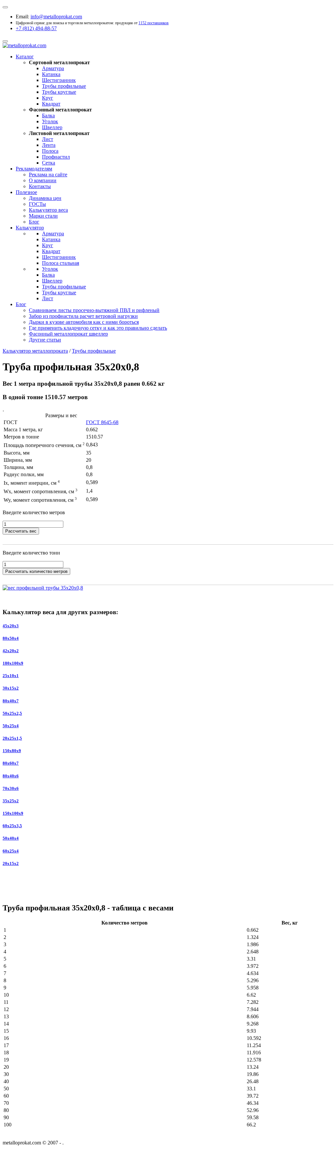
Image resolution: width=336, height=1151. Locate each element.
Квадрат (51, 104)
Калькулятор (30, 227)
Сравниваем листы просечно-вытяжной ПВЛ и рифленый (94, 310)
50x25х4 (11, 725)
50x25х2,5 (12, 713)
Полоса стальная (60, 263)
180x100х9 (13, 663)
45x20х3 (11, 625)
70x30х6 (11, 788)
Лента (48, 145)
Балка (48, 115)
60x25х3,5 (12, 825)
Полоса (50, 151)
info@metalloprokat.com (56, 16)
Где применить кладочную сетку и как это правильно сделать (98, 328)
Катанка (51, 74)
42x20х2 (11, 650)
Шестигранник (59, 80)
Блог (34, 221)
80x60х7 (11, 763)
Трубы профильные (64, 86)
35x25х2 (11, 800)
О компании (42, 180)
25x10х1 (11, 675)
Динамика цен (45, 198)
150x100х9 (13, 813)
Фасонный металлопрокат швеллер (68, 334)
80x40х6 (11, 775)
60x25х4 (11, 851)
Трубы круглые (59, 92)
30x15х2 (11, 688)
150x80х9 (12, 750)
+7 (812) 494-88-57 (36, 28)
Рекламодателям (34, 168)
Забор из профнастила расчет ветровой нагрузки (83, 316)
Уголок (50, 121)
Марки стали (43, 216)
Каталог (25, 56)
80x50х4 (11, 638)
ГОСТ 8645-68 (102, 422)
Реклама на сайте (48, 174)
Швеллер (52, 127)
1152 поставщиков (153, 23)
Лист (47, 139)
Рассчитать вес (20, 531)
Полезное (26, 192)
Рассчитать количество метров (36, 571)
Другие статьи (45, 339)
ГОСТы (37, 204)
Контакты (40, 186)
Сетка (48, 163)
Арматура (53, 68)
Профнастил (56, 157)
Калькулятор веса (48, 210)
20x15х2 (11, 863)
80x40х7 (11, 700)
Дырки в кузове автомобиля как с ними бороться (84, 322)
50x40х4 (11, 838)
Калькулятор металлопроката (35, 351)
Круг (47, 98)
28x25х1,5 (12, 738)
